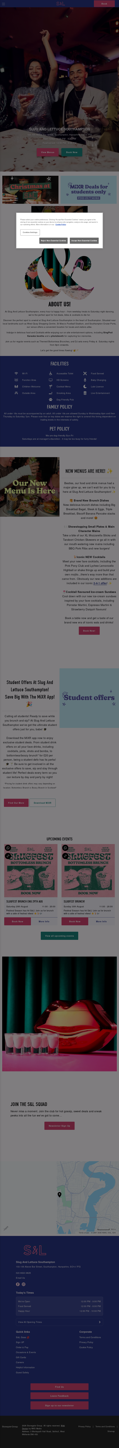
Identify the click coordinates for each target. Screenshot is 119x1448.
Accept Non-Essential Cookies (84, 240)
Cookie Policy (60, 224)
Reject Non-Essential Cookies (53, 240)
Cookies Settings (30, 232)
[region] (59, 231)
